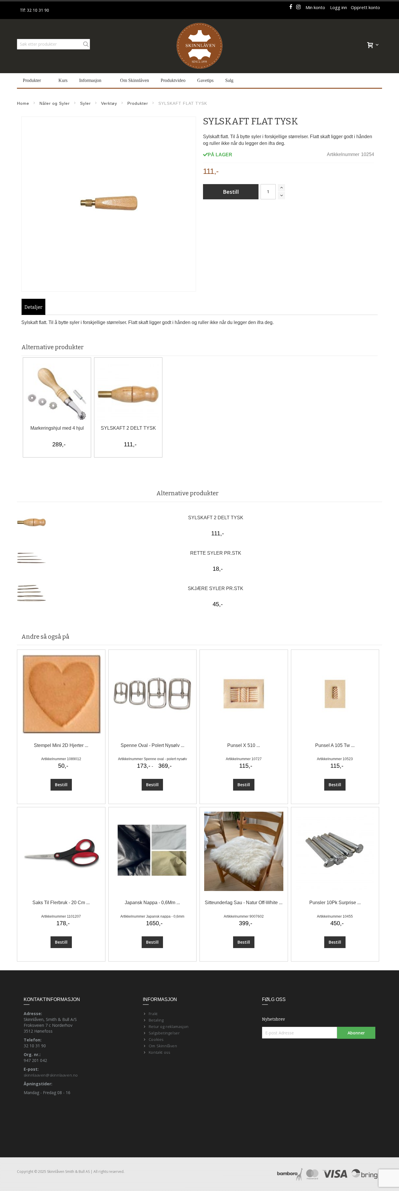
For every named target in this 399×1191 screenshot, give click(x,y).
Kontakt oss (159, 1052)
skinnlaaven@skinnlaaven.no (51, 1075)
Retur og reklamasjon (169, 1026)
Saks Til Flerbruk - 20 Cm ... (61, 902)
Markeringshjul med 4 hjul (57, 428)
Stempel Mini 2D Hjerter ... (61, 745)
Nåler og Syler (54, 103)
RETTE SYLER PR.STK (215, 553)
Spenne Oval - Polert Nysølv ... (152, 745)
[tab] (33, 307)
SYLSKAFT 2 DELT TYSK (128, 428)
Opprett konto (365, 7)
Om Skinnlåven (163, 1045)
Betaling (156, 1020)
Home (23, 103)
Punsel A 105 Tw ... (335, 745)
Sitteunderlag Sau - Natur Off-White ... (243, 902)
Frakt (153, 1013)
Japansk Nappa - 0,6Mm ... (152, 902)
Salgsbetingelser (164, 1033)
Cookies (156, 1039)
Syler (85, 103)
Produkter (137, 103)
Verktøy (109, 103)
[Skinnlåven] (199, 46)
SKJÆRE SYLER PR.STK (215, 588)
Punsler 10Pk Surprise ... (335, 902)
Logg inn (338, 7)
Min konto (315, 7)
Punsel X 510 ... (243, 745)
